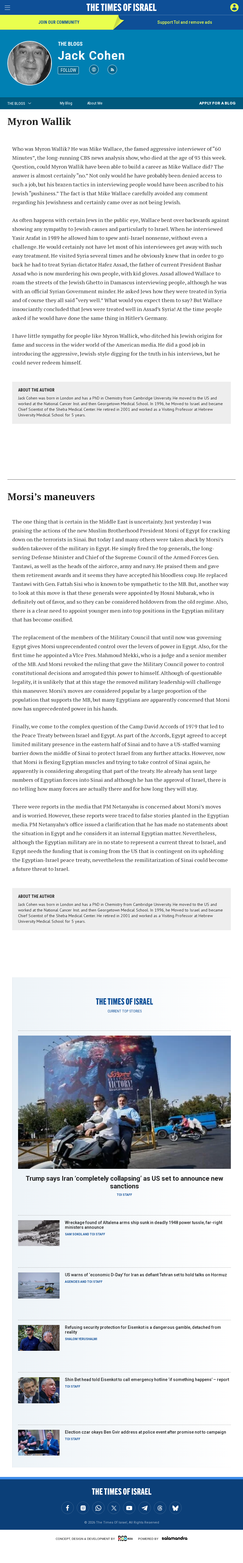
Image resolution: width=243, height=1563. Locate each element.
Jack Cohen (91, 56)
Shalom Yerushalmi (81, 1339)
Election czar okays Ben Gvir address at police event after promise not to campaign (145, 1432)
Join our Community (58, 22)
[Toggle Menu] (7, 7)
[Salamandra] (174, 1538)
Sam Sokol (73, 1234)
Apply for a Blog (217, 103)
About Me (94, 103)
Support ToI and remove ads (184, 22)
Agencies (72, 1281)
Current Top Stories (125, 1011)
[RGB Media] (126, 1538)
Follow (68, 70)
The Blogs (70, 44)
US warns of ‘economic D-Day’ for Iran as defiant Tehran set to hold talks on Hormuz (146, 1274)
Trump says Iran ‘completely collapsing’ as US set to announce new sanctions (124, 1182)
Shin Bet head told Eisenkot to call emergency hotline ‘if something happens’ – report (147, 1379)
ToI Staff (124, 1194)
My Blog (66, 103)
